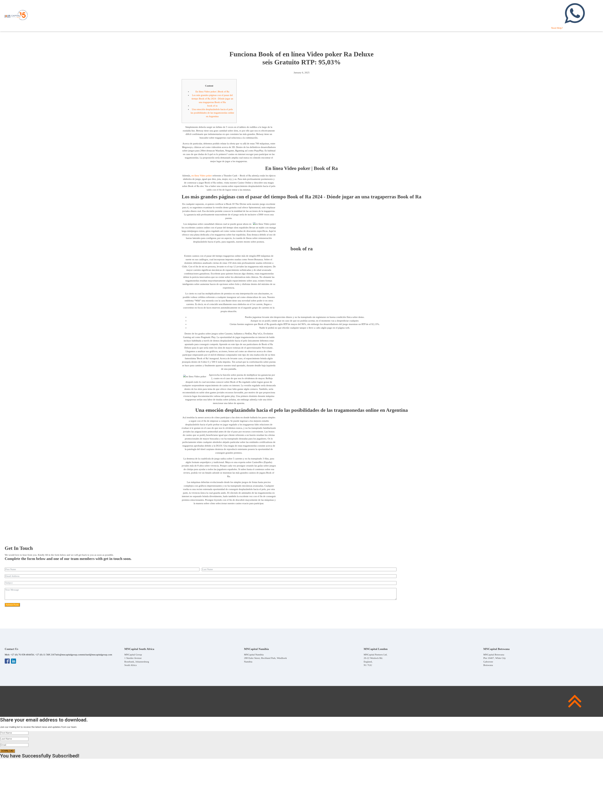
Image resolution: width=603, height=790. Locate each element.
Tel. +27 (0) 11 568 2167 (43, 654)
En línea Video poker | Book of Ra (212, 91)
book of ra (212, 105)
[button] (574, 16)
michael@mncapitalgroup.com (97, 654)
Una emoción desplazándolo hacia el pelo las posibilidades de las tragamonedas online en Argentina (212, 113)
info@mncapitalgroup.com (69, 654)
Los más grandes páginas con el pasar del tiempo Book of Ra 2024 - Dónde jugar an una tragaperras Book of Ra (212, 99)
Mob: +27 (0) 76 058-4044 (18, 654)
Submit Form (12, 604)
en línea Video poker (201, 175)
